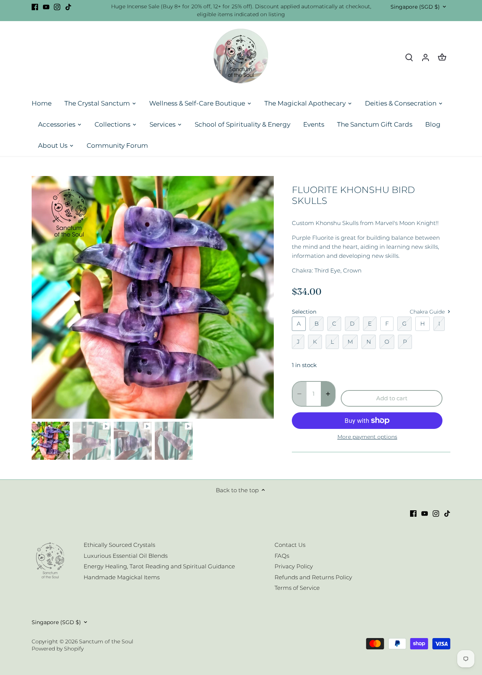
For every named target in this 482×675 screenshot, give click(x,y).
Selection (304, 312)
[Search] (409, 57)
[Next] (262, 297)
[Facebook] (35, 7)
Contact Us (290, 544)
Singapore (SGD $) (415, 7)
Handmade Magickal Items (122, 577)
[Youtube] (46, 7)
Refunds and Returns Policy (313, 577)
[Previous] (43, 297)
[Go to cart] (442, 57)
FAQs (282, 555)
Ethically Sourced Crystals (119, 544)
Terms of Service (297, 587)
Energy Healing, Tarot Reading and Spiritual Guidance (159, 566)
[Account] (425, 57)
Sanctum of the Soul (106, 641)
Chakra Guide (428, 312)
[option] (153, 297)
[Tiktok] (68, 7)
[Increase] (328, 393)
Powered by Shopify (58, 649)
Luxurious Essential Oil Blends (126, 555)
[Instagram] (57, 7)
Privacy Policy (294, 566)
